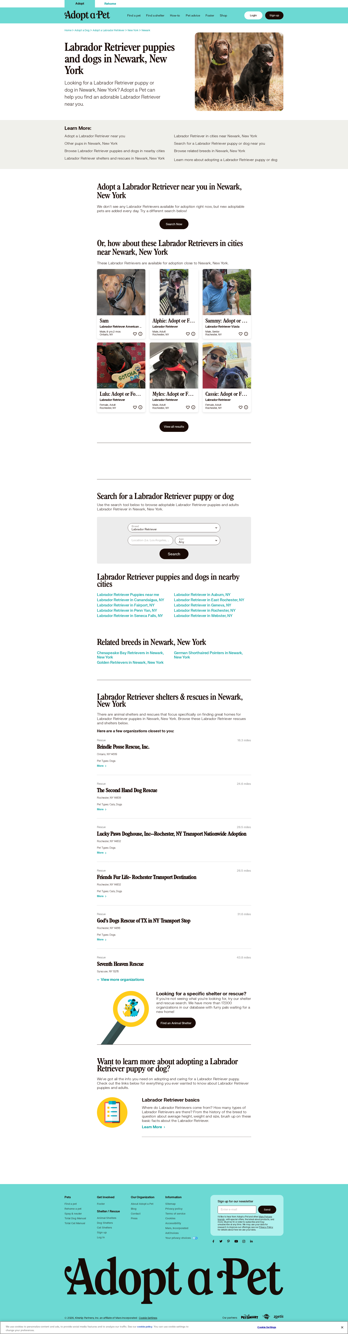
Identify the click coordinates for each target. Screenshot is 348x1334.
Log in (101, 1237)
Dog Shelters (105, 1222)
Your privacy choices (178, 1237)
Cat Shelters (104, 1227)
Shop (223, 15)
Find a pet (71, 1203)
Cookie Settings (148, 1317)
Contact (135, 1213)
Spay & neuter (73, 1213)
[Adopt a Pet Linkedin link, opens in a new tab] (251, 1241)
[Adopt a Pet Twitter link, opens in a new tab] (222, 1241)
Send (267, 1209)
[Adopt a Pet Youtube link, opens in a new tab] (237, 1241)
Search (174, 554)
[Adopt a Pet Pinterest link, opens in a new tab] (229, 1241)
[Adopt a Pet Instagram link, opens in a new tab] (244, 1241)
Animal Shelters (106, 1217)
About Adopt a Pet (142, 1203)
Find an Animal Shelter (176, 1023)
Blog (133, 1208)
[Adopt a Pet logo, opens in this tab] (174, 1284)
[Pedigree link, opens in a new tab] (266, 1317)
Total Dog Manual (75, 1218)
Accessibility (173, 1223)
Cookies (170, 1218)
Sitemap (170, 1203)
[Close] (342, 1327)
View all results (174, 426)
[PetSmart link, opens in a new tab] (249, 1316)
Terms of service (175, 1213)
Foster (210, 15)
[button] (135, 334)
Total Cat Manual (75, 1223)
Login (253, 15)
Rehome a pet (73, 1208)
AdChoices (172, 1232)
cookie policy (144, 1326)
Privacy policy (173, 1208)
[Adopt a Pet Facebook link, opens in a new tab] (214, 1241)
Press (134, 1218)
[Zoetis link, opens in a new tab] (278, 1317)
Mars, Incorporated (176, 1228)
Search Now (174, 224)
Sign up (274, 15)
